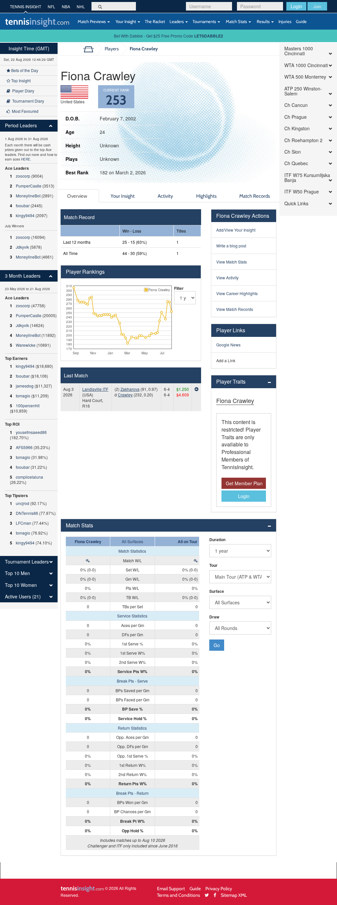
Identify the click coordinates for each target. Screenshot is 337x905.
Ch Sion (292, 151)
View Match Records (234, 309)
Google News (228, 344)
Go (217, 645)
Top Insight (20, 80)
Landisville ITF (95, 389)
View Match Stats (231, 261)
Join (317, 6)
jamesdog (25, 386)
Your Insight (126, 21)
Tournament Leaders (27, 561)
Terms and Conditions (178, 895)
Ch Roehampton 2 (303, 140)
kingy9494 (25, 215)
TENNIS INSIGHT (25, 6)
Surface (216, 591)
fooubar (23, 205)
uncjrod (22, 503)
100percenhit (27, 405)
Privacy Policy (218, 888)
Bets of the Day (24, 70)
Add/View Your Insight (235, 230)
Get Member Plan (244, 483)
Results (263, 21)
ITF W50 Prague (301, 191)
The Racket (155, 21)
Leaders (177, 21)
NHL (81, 6)
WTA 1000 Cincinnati (306, 65)
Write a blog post (231, 245)
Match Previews (92, 21)
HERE (25, 159)
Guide (301, 21)
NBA (66, 6)
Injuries (284, 21)
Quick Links (296, 203)
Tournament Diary (27, 101)
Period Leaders (21, 125)
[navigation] (29, 326)
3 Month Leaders (22, 275)
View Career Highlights (237, 293)
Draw (214, 617)
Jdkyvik (22, 247)
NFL (51, 6)
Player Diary (22, 90)
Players (112, 48)
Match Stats (236, 21)
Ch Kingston (297, 128)
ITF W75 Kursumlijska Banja (307, 178)
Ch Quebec (296, 163)
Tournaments (205, 21)
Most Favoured (24, 111)
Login (296, 6)
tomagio (23, 395)
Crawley (125, 394)
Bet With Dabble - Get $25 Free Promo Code (168, 35)
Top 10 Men (17, 573)
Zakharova (130, 389)
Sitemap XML (234, 895)
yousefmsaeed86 (31, 432)
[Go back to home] (91, 48)
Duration (217, 539)
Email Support (171, 888)
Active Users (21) (23, 596)
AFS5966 (24, 447)
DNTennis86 (27, 513)
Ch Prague (295, 116)
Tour (213, 565)
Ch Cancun (296, 105)
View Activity (227, 277)
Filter (179, 288)
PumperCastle (28, 186)
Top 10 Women (21, 585)
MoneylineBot (28, 195)
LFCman (23, 523)
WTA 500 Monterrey (305, 76)
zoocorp (23, 176)
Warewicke (26, 345)
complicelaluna (29, 477)
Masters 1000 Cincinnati (298, 51)
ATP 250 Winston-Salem (303, 91)
